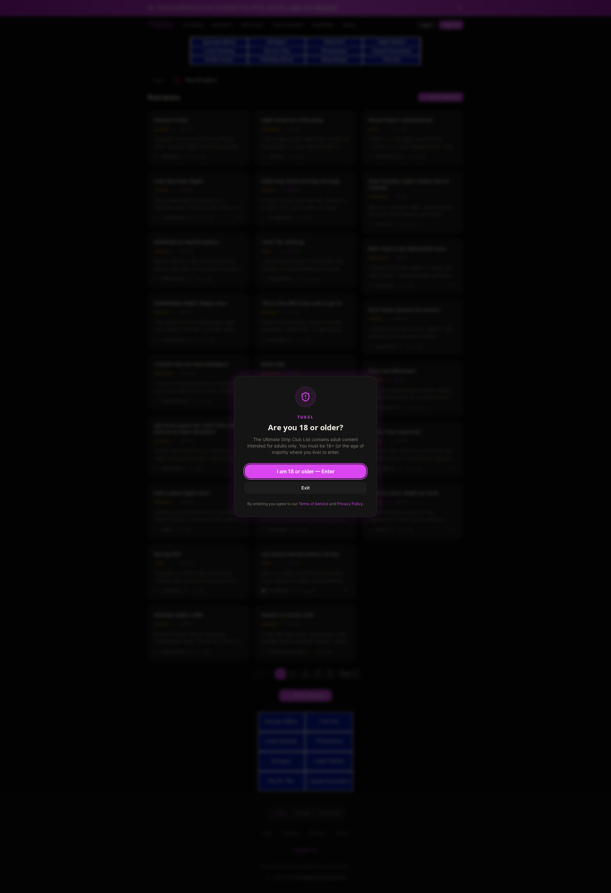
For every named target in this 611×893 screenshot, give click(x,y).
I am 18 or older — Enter (305, 471)
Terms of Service (313, 503)
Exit (305, 487)
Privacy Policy (350, 503)
